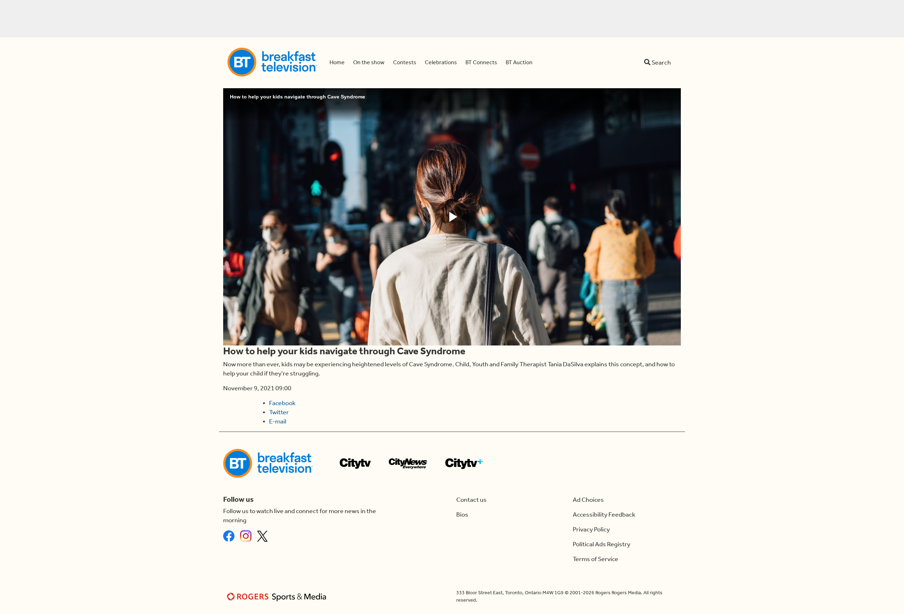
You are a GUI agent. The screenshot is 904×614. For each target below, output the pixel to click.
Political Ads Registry (601, 544)
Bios (462, 514)
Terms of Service (595, 559)
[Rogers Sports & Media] (277, 596)
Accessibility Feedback (604, 514)
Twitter (279, 412)
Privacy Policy (591, 529)
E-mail (277, 421)
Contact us (471, 500)
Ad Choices (588, 500)
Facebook (282, 403)
